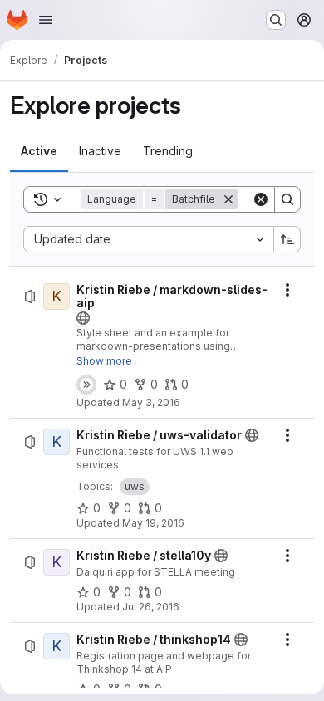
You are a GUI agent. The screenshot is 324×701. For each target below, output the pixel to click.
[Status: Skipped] (86, 385)
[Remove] (228, 199)
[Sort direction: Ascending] (287, 239)
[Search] (287, 199)
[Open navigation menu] (45, 20)
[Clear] (261, 199)
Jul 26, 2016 (150, 607)
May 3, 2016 (151, 402)
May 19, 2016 (153, 523)
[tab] (39, 151)
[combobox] (148, 239)
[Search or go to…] (276, 20)
